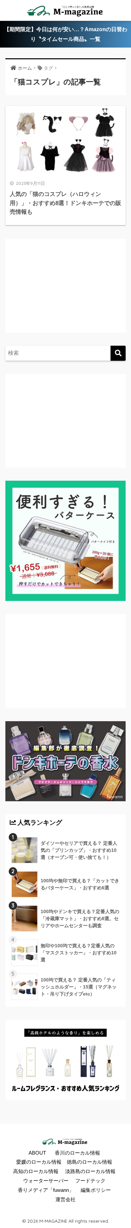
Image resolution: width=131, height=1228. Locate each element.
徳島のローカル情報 (89, 1162)
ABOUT (37, 1153)
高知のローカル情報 (35, 1171)
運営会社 (65, 1199)
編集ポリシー (96, 1190)
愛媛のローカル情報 (38, 1162)
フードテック (90, 1180)
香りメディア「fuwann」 (46, 1190)
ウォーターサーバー (46, 1180)
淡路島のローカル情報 (90, 1171)
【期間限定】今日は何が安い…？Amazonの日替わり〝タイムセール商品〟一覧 (65, 34)
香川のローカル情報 (77, 1153)
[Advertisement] (65, 292)
